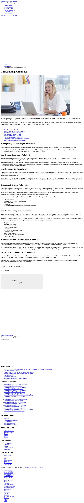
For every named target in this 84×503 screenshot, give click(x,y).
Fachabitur (6, 483)
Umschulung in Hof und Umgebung (13, 386)
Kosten (6, 457)
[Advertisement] (42, 28)
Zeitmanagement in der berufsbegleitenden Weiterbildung (19, 372)
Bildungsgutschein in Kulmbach (12, 135)
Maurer (6, 435)
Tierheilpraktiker (8, 447)
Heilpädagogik (8, 443)
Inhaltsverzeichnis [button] (5, 127)
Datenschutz (35, 467)
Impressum (28, 467)
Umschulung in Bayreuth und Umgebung (14, 392)
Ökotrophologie (8, 421)
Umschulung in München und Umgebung (15, 390)
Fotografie (6, 444)
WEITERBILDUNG (9, 10)
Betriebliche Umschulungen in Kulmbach (15, 140)
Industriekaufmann (9, 431)
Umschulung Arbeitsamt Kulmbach (13, 132)
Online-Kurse (7, 464)
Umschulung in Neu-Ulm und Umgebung (15, 387)
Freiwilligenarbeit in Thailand (11, 370)
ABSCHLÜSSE (8, 13)
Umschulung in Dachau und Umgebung (14, 396)
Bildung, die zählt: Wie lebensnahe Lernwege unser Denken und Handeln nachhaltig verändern (28, 369)
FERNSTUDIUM (8, 8)
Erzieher (6, 437)
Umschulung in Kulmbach (11, 129)
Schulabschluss (8, 480)
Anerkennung (7, 455)
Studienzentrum (8, 6)
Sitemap (41, 467)
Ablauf (6, 458)
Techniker (6, 495)
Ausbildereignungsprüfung (11, 424)
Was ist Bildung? (8, 375)
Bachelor (6, 498)
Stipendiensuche (8, 463)
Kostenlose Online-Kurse (10, 376)
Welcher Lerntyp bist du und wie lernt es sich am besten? (18, 373)
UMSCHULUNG (8, 11)
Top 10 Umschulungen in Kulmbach (13, 137)
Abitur (5, 481)
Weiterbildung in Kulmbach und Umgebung (15, 384)
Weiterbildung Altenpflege (11, 420)
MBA (5, 501)
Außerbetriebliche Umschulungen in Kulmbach (16, 138)
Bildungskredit (8, 460)
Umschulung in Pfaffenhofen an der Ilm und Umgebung (18, 395)
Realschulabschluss (9, 487)
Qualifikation (7, 489)
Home (5, 64)
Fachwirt (6, 418)
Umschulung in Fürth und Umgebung (13, 389)
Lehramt (6, 446)
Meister (6, 493)
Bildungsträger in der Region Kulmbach (14, 131)
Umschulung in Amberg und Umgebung (14, 393)
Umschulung (7, 66)
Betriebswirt (7, 492)
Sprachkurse (7, 449)
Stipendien (6, 461)
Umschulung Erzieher (9, 423)
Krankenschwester (9, 432)
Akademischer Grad (9, 496)
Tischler (6, 434)
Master (5, 499)
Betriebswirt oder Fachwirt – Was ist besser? (15, 378)
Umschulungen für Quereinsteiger (13, 134)
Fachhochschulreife (9, 484)
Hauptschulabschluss (9, 486)
